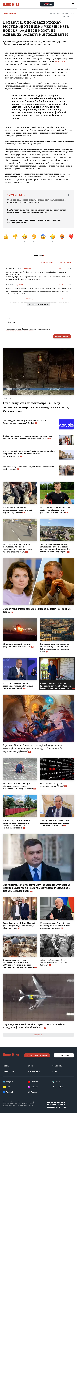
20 (24, 688)
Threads (34, 1092)
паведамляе (60, 61)
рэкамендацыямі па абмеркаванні (20, 331)
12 (35, 967)
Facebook (9, 1092)
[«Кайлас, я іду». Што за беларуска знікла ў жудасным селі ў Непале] (38, 470)
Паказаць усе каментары (38, 304)
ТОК (8, 1087)
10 (19, 928)
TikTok (57, 1082)
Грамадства (7, 398)
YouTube (34, 1082)
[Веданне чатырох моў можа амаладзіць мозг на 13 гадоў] (57, 774)
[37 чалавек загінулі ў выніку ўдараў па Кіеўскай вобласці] (20, 635)
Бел (59, 4)
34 (12, 612)
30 (62, 928)
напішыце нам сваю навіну (37, 1055)
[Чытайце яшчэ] (68, 195)
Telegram (9, 1082)
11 (64, 825)
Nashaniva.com (55, 14)
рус (67, 4)
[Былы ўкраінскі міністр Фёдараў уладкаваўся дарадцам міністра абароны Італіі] (20, 913)
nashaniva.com (23, 1105)
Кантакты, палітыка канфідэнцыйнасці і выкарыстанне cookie (56, 1104)
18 (47, 651)
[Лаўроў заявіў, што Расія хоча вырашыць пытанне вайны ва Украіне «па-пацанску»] (57, 812)
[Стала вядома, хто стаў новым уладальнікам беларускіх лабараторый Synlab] (38, 424)
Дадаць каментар (62, 336)
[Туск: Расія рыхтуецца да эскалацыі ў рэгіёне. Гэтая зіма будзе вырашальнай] (20, 674)
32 (50, 965)
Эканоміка (57, 1066)
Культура (56, 1071)
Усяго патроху (34, 1071)
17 (17, 469)
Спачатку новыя (47, 262)
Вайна (30, 1066)
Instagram (34, 1087)
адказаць (27, 268)
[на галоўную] (11, 4)
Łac (68, 16)
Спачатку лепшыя (65, 262)
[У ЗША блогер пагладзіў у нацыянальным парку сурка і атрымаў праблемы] (20, 498)
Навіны (6, 1066)
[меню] (73, 4)
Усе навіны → (39, 1035)
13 (65, 786)
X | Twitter (59, 1087)
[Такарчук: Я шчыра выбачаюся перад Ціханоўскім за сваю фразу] (38, 585)
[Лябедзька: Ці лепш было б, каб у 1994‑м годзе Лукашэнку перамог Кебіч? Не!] (57, 951)
